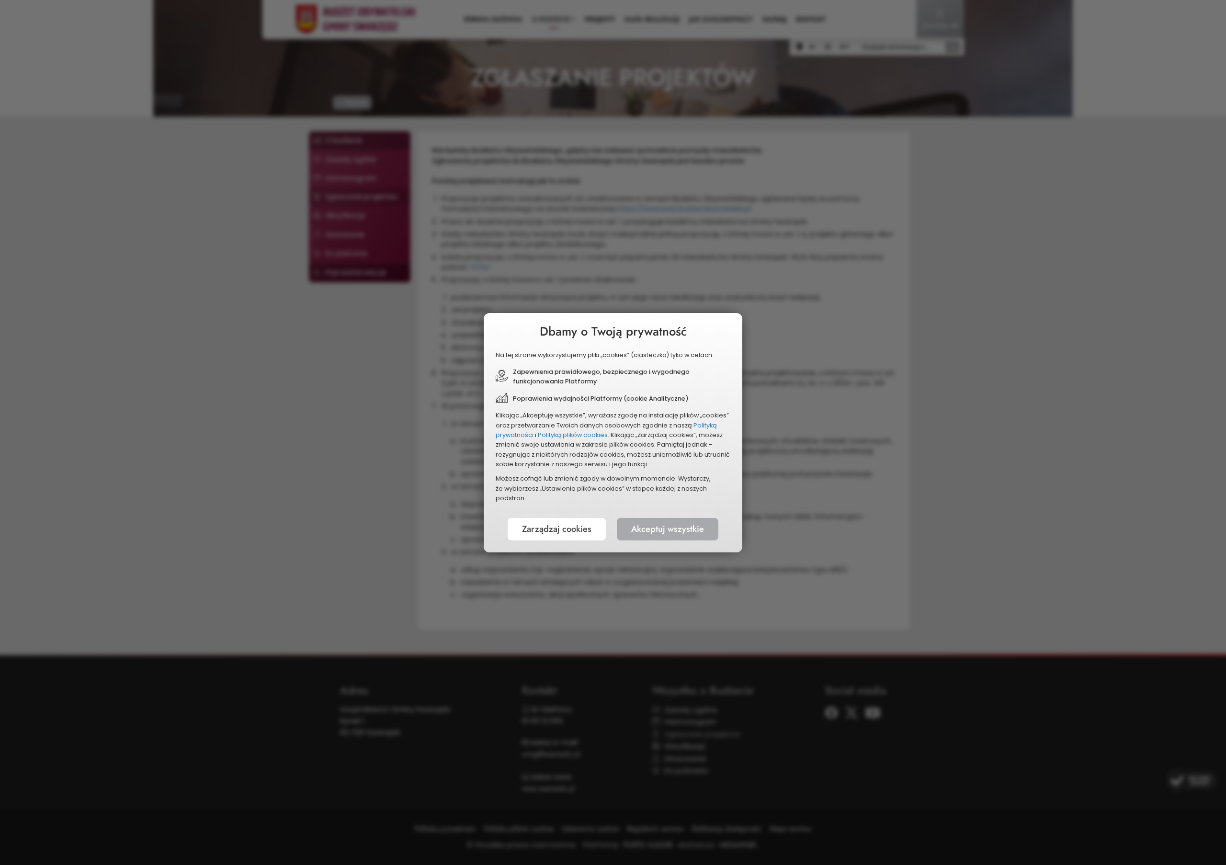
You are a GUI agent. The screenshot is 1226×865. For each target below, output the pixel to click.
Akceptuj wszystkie (667, 529)
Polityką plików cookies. (573, 435)
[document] (613, 432)
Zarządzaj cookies (556, 529)
